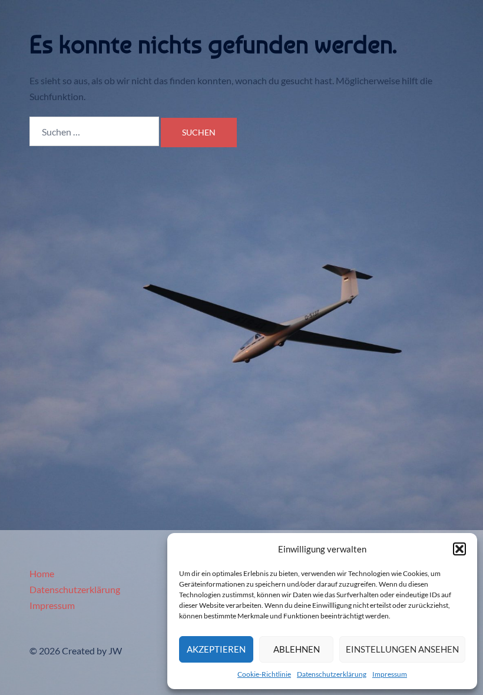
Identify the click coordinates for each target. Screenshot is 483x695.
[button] (459, 549)
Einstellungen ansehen (402, 649)
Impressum (389, 674)
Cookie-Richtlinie (264, 674)
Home (41, 573)
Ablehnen (296, 649)
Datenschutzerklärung (331, 674)
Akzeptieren (216, 649)
